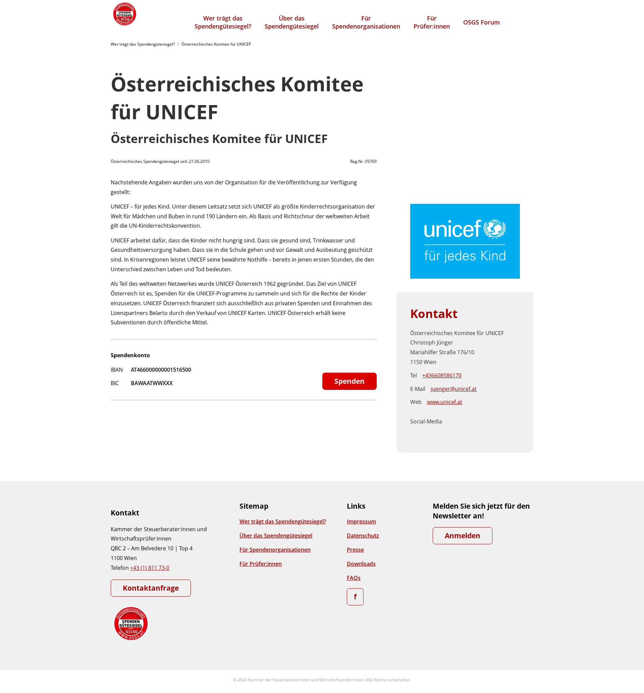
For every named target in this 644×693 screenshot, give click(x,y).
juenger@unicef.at (454, 388)
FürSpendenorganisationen (366, 22)
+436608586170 (442, 375)
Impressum (361, 521)
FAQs (354, 578)
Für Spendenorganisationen (275, 549)
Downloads (361, 563)
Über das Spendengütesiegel (275, 535)
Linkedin (481, 416)
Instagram (467, 416)
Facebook (452, 416)
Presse (355, 549)
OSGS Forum (481, 22)
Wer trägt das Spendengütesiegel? (143, 44)
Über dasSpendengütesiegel (292, 22)
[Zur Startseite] (124, 14)
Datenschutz (363, 535)
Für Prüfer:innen (260, 563)
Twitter (509, 416)
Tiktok (495, 416)
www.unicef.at (444, 402)
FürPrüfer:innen (432, 22)
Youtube (452, 426)
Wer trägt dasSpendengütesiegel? (223, 22)
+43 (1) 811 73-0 (149, 567)
